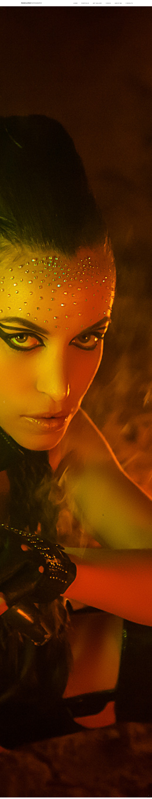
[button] (4, 401)
